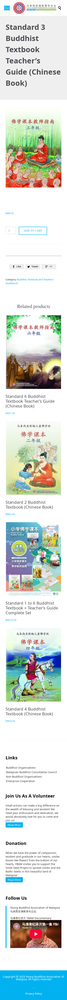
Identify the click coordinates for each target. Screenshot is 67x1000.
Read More (14, 824)
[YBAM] (35, 8)
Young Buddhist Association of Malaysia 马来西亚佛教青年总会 (35, 909)
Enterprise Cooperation (20, 781)
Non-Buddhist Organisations (24, 776)
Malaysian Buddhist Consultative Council (31, 772)
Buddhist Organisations (21, 767)
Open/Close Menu (7, 8)
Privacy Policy (33, 993)
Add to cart (33, 230)
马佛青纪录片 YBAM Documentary (30, 918)
